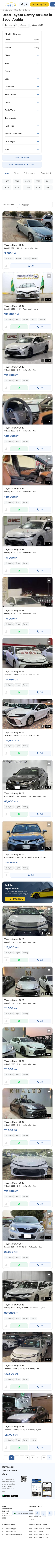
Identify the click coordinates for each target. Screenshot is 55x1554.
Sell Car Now (16, 899)
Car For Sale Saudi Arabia (12, 1534)
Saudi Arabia (22, 1513)
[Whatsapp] (19, 326)
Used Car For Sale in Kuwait (39, 1529)
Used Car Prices (22, 157)
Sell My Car (40, 4)
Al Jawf (10, 258)
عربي (25, 3)
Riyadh (10, 319)
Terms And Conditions (37, 1516)
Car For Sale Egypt (9, 1529)
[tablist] (27, 173)
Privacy (31, 1519)
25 (44, 1457)
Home (30, 1510)
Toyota (18, 258)
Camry (26, 258)
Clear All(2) (37, 25)
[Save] (49, 215)
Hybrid (33, 319)
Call (32, 266)
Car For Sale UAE (9, 1531)
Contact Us (32, 1513)
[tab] (7, 173)
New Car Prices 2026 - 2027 (22, 164)
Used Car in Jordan (35, 1531)
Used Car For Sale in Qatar (38, 1534)
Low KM (34, 258)
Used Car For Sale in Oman (39, 1537)
